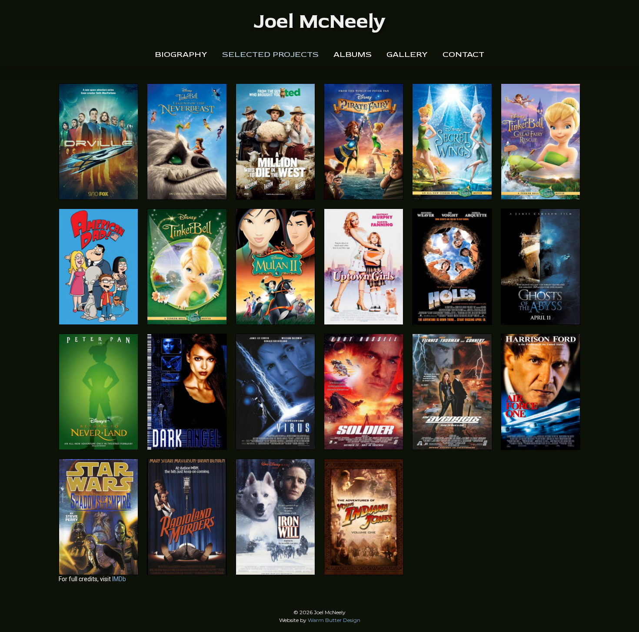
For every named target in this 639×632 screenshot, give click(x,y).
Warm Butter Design (334, 620)
